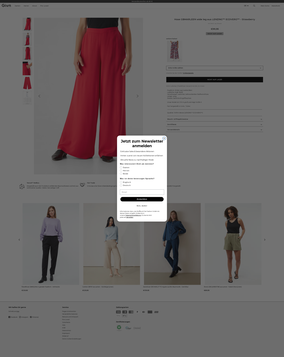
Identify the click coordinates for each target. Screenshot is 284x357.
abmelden (129, 217)
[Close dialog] (164, 138)
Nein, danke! (142, 206)
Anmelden (142, 199)
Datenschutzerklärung (133, 215)
